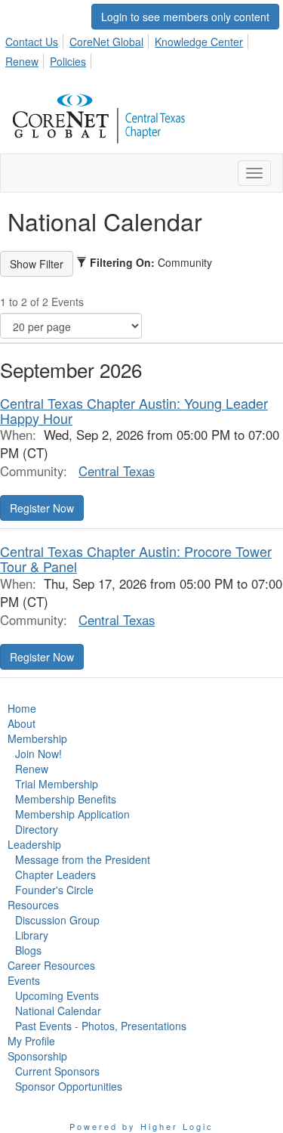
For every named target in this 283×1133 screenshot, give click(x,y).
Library (31, 935)
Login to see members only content (185, 16)
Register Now (42, 507)
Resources (33, 904)
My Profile (31, 1040)
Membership (37, 738)
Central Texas (116, 471)
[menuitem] (36, 39)
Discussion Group (57, 919)
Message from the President (82, 859)
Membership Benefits (65, 798)
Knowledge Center (199, 41)
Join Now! (38, 753)
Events (24, 980)
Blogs (28, 950)
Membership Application (72, 814)
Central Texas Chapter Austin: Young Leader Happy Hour (134, 410)
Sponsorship (37, 1055)
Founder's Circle (54, 889)
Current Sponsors (57, 1071)
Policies (68, 61)
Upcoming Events (57, 995)
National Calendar (58, 1010)
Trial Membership (56, 783)
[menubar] (141, 49)
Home (22, 708)
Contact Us (31, 41)
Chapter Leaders (55, 874)
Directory (36, 829)
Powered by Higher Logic (141, 1126)
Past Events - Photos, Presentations (100, 1025)
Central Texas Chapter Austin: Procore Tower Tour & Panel (136, 558)
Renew (21, 61)
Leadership (34, 844)
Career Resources (51, 965)
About (21, 723)
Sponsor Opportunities (68, 1086)
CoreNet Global (106, 41)
